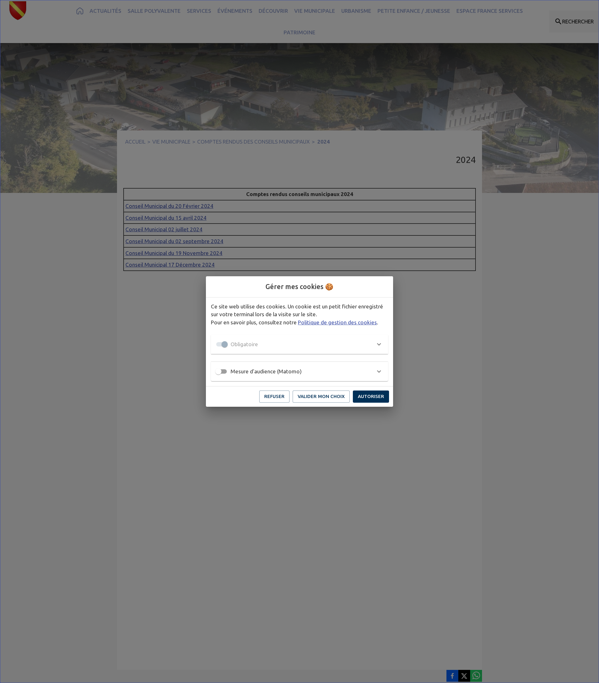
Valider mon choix (321, 396)
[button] (299, 344)
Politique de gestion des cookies (337, 322)
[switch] (218, 371)
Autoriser (371, 396)
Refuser (274, 396)
